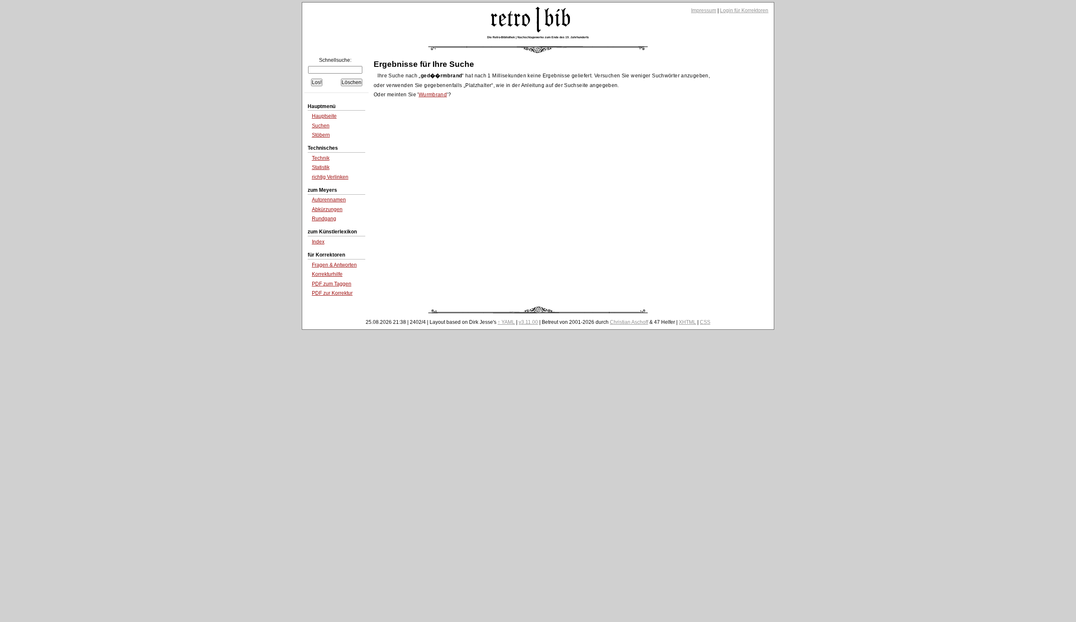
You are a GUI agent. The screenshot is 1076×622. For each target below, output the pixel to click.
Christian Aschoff (629, 322)
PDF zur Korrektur (332, 293)
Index (318, 242)
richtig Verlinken (330, 177)
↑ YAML (506, 322)
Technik (321, 158)
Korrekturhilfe (327, 274)
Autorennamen (329, 200)
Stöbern (321, 135)
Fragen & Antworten (334, 265)
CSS (705, 322)
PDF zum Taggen (331, 284)
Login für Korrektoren (744, 10)
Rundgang (324, 219)
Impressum (703, 10)
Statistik (321, 167)
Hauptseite (324, 116)
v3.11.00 (528, 322)
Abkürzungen (327, 209)
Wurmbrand (433, 95)
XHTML (687, 322)
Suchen (321, 126)
